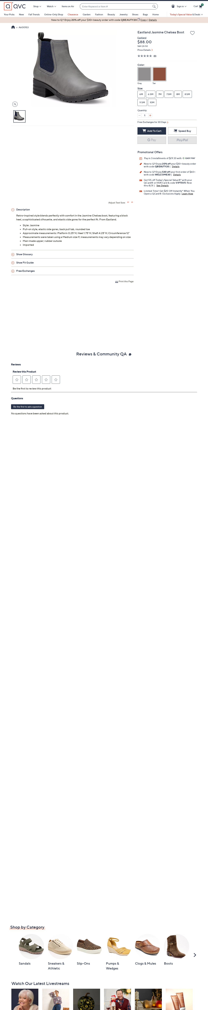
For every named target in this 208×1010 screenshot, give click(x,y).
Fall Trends (34, 14)
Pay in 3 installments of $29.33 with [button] (163, 158)
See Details (162, 185)
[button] (173, 6)
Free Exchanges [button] (25, 270)
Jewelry (123, 14)
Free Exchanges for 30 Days (151, 122)
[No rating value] (145, 56)
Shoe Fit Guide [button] (25, 262)
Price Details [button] (144, 49)
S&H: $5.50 (142, 46)
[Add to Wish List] (192, 33)
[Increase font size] (128, 202)
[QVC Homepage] (13, 27)
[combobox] (115, 6)
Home (155, 14)
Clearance (73, 14)
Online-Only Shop (53, 14)
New (21, 14)
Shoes (135, 14)
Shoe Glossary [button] (24, 254)
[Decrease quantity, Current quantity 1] (139, 115)
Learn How (187, 193)
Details (175, 166)
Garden (87, 14)
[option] (104, 20)
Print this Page (126, 281)
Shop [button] (36, 6)
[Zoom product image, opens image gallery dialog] (14, 104)
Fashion (99, 14)
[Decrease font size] (132, 202)
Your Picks (9, 14)
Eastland (141, 37)
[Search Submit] (154, 6)
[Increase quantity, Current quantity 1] (150, 115)
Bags (145, 14)
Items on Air (68, 6)
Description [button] (23, 209)
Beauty (111, 14)
